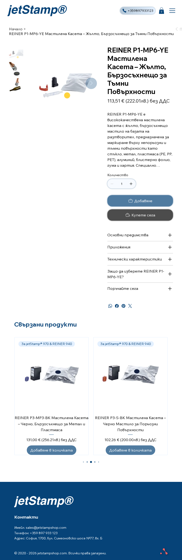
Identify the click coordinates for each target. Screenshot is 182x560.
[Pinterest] (123, 306)
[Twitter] (130, 306)
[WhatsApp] (110, 306)
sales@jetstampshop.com (46, 527)
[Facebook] (117, 306)
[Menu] (172, 10)
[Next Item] (91, 83)
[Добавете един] (131, 183)
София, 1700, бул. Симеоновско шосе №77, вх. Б (64, 538)
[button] (161, 10)
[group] (91, 396)
